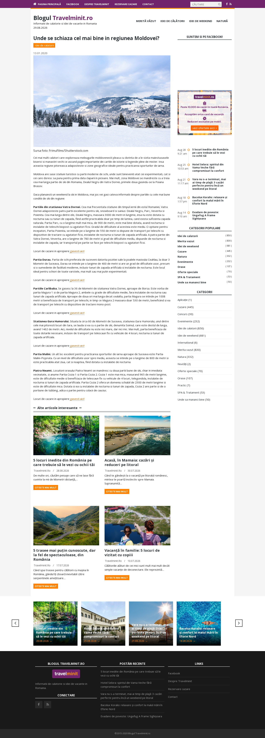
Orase (181, 267)
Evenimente (185, 261)
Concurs (182, 314)
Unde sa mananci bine (192, 282)
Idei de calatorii (44, 45)
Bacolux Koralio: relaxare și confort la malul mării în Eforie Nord (209, 200)
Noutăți (182, 364)
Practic (182, 385)
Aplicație (183, 300)
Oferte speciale (188, 272)
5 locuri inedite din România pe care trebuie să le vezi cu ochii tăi (64, 462)
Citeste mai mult (46, 487)
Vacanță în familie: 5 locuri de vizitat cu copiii (132, 552)
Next (238, 623)
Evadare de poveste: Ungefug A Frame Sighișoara (205, 215)
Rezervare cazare (126, 4)
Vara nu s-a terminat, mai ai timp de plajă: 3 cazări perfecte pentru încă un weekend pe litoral (209, 183)
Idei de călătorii (172, 21)
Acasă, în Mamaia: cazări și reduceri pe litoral (129, 462)
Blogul (63, 18)
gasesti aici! (76, 251)
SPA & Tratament (189, 277)
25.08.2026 (44, 641)
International (185, 342)
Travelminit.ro (42, 470)
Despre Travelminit (96, 4)
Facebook (72, 4)
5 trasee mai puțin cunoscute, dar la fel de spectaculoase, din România (64, 555)
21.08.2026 (92, 641)
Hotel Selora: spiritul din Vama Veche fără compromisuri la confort (208, 167)
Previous (15, 623)
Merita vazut (186, 241)
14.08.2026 (187, 641)
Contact (148, 4)
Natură (222, 21)
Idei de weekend (200, 21)
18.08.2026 (140, 641)
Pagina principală (49, 4)
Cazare (182, 251)
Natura (182, 256)
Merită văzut (146, 21)
